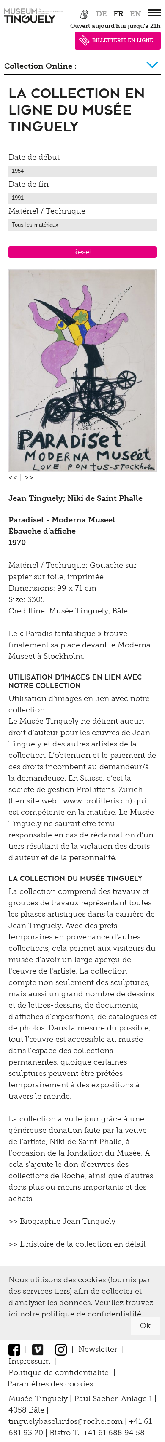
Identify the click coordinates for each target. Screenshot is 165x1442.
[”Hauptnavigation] (154, 12)
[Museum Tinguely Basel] (33, 23)
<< (13, 477)
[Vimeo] (38, 1349)
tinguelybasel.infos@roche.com (66, 1421)
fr (118, 14)
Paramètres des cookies (50, 1383)
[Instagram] (61, 1349)
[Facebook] (14, 1349)
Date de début (34, 157)
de (101, 14)
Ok (145, 1325)
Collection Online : (40, 66)
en (135, 14)
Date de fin (28, 184)
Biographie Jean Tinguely (68, 1221)
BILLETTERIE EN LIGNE (122, 40)
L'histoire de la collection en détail (83, 1244)
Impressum (29, 1361)
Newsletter (97, 1349)
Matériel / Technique (46, 211)
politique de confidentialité (91, 1314)
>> (28, 477)
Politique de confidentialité (58, 1372)
